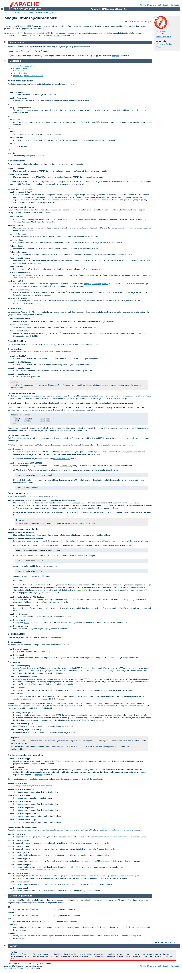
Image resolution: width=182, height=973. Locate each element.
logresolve (18, 816)
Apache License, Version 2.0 (15, 968)
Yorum (158, 47)
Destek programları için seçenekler (28, 76)
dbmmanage (90, 219)
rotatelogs (18, 822)
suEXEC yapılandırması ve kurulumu (115, 830)
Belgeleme (31, 12)
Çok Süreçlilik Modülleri (18, 438)
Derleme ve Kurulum (164, 44)
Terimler (166, 5)
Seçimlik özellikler (20, 73)
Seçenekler (160, 34)
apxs (75, 523)
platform (57, 35)
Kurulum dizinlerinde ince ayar (117, 837)
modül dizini (141, 438)
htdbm (16, 798)
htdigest (17, 804)
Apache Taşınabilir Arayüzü (24, 668)
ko (146, 22)
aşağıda (115, 56)
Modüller (143, 5)
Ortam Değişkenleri (163, 37)
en (137, 22)
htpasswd (80, 219)
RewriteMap (97, 703)
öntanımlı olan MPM (61, 459)
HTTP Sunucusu (18, 12)
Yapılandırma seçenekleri (24, 66)
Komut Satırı (161, 31)
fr (142, 22)
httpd (86, 284)
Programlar (51, 12)
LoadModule (65, 466)
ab (14, 786)
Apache (7, 12)
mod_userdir (20, 878)
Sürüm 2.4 (41, 12)
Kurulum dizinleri (20, 68)
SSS (159, 5)
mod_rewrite (76, 703)
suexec (105, 284)
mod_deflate (59, 696)
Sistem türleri (18, 71)
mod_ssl (17, 690)
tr (150, 22)
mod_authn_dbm (53, 703)
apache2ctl (95, 284)
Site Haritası (175, 5)
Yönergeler (152, 5)
